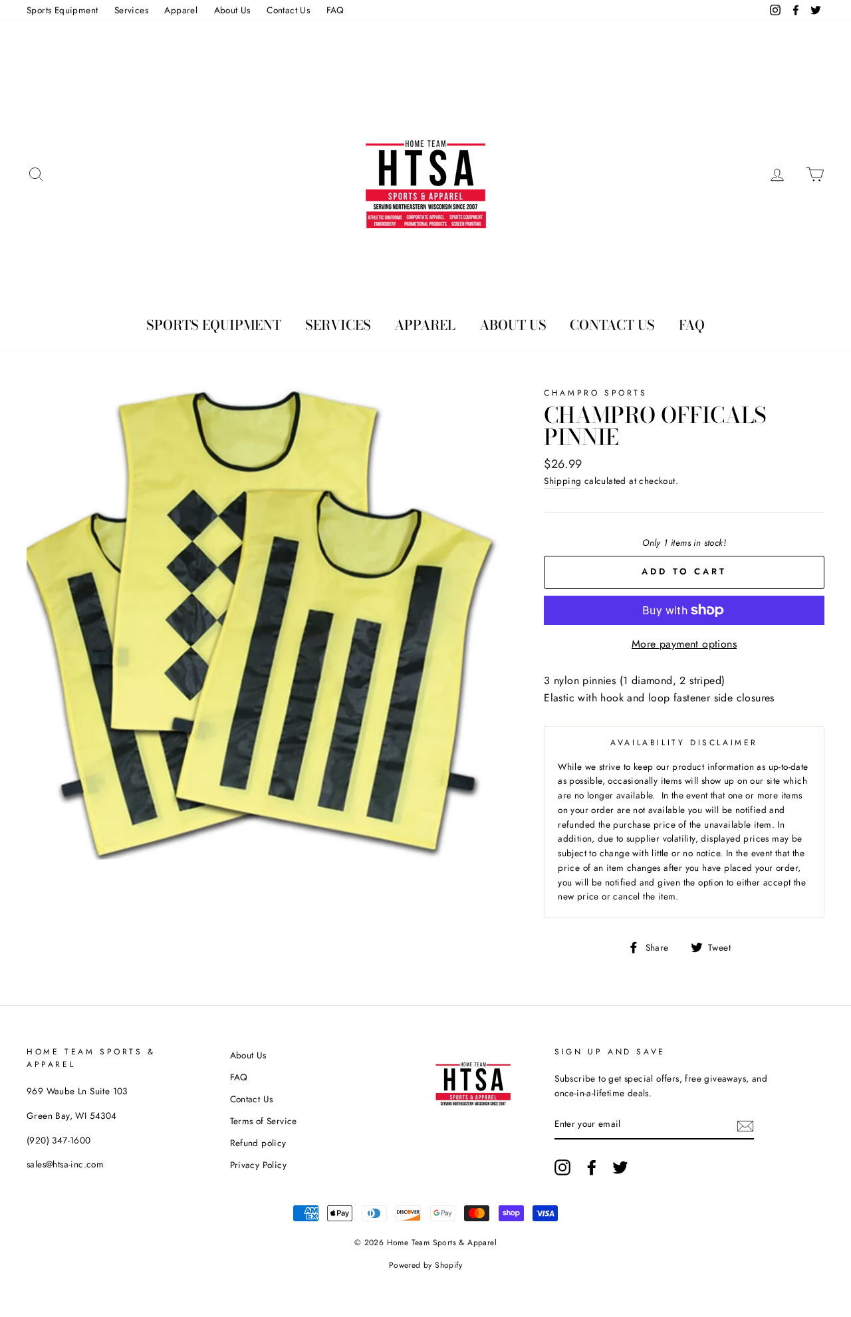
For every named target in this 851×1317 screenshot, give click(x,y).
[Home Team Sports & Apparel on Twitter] (620, 1167)
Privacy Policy (258, 1164)
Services (131, 10)
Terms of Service (263, 1121)
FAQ (335, 10)
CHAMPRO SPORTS (595, 393)
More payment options (684, 644)
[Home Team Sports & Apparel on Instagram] (562, 1167)
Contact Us (288, 10)
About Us (232, 10)
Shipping (562, 480)
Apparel (180, 10)
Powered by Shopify (425, 1265)
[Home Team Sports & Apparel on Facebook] (592, 1167)
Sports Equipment (62, 10)
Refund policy (258, 1142)
